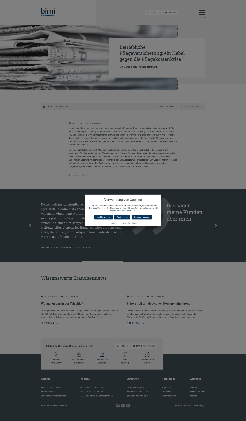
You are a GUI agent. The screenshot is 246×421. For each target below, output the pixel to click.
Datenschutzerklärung (128, 223)
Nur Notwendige (104, 217)
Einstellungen (122, 217)
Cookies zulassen (141, 217)
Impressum (114, 223)
